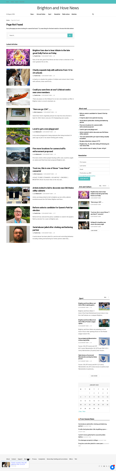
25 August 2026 (47, 75)
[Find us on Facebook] (96, 14)
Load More (94, 230)
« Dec (80, 411)
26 (107, 404)
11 (103, 397)
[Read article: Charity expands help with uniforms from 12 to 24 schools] (18, 77)
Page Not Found (15, 20)
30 (94, 408)
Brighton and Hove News (58, 8)
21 (85, 404)
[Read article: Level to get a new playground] (18, 136)
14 (85, 400)
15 (89, 400)
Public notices (66, 14)
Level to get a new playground (45, 129)
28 (85, 408)
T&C (76, 459)
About (7, 1)
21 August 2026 (83, 361)
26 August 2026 (47, 56)
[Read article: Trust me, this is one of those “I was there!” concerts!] (18, 175)
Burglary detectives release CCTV (90, 141)
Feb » (84, 411)
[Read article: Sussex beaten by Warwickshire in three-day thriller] (104, 341)
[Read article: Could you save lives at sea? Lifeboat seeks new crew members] (18, 96)
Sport (49, 14)
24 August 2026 (96, 226)
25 (103, 404)
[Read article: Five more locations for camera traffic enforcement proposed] (18, 155)
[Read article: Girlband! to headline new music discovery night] (83, 225)
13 (80, 400)
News (32, 14)
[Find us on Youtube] (103, 14)
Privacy (34, 459)
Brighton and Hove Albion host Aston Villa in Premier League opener (87, 321)
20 (80, 404)
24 (98, 404)
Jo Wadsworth (38, 132)
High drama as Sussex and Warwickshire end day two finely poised (87, 356)
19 (107, 400)
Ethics (71, 459)
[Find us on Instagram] (109, 14)
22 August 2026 (83, 342)
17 (54, 213)
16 (94, 400)
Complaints (41, 459)
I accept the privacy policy (87, 176)
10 (98, 397)
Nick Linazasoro (38, 112)
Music (104, 185)
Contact (12, 1)
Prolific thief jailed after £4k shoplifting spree (92, 429)
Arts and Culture (41, 14)
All (100, 185)
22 (89, 404)
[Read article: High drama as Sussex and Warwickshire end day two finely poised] (104, 358)
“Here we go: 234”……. (42, 109)
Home (8, 20)
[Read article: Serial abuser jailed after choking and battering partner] (18, 234)
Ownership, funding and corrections (57, 459)
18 (103, 400)
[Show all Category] (108, 185)
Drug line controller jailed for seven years (90, 443)
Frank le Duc (37, 56)
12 (107, 397)
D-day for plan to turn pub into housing (91, 118)
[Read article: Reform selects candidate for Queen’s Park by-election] (18, 214)
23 (94, 404)
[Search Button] (93, 14)
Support (16, 1)
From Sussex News (87, 419)
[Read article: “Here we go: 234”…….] (18, 116)
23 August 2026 (83, 307)
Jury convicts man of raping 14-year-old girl (93, 148)
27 (80, 408)
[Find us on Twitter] (99, 14)
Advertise (74, 14)
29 (89, 408)
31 (98, 408)
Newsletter (22, 1)
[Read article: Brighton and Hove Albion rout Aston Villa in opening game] (104, 306)
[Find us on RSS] (106, 14)
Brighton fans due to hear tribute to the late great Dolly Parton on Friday (99, 193)
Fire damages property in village (88, 440)
